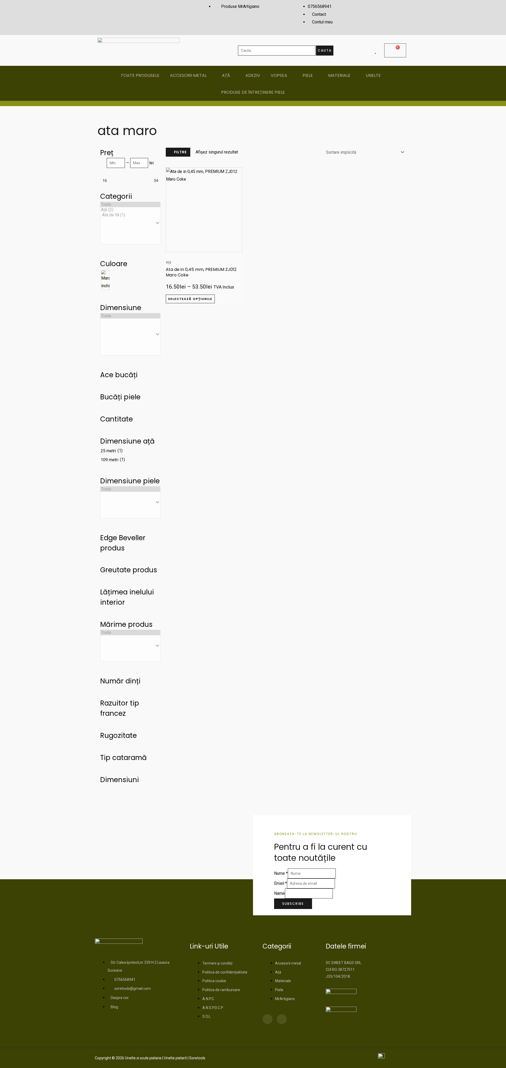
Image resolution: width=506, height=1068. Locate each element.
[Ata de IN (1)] (130, 215)
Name (279, 893)
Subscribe (293, 903)
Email (280, 883)
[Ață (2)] (130, 209)
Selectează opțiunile (190, 299)
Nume (281, 873)
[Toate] (130, 204)
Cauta (325, 50)
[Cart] (395, 50)
